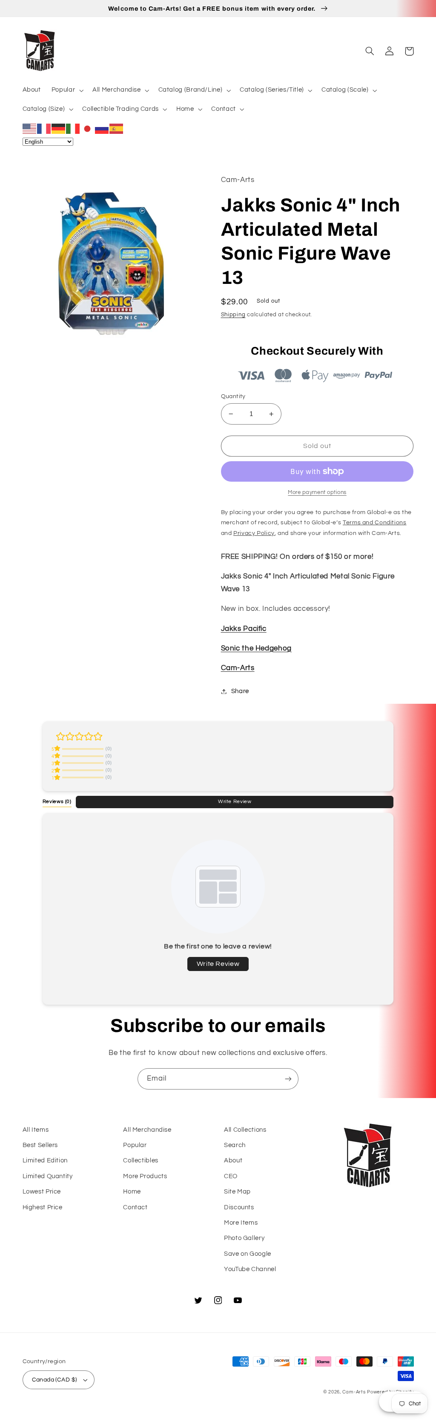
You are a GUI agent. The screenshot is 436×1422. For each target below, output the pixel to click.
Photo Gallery (244, 1238)
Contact (135, 1207)
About (233, 1160)
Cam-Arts (238, 668)
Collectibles (140, 1160)
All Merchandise (147, 1130)
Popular (134, 1145)
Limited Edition (45, 1160)
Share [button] (240, 691)
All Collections (245, 1130)
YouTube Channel (250, 1269)
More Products (145, 1176)
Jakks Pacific (244, 629)
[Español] (116, 128)
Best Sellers (40, 1145)
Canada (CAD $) (54, 1380)
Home (132, 1191)
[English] (30, 128)
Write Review (235, 801)
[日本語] (87, 128)
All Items (36, 1130)
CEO (231, 1176)
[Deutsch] (59, 128)
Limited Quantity (48, 1176)
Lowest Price (42, 1191)
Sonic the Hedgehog (256, 648)
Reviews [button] (57, 801)
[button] (66, 90)
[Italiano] (73, 128)
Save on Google (247, 1254)
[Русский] (102, 128)
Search (235, 1145)
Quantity (233, 396)
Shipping (233, 315)
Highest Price (43, 1207)
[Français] (44, 128)
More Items (241, 1223)
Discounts (239, 1207)
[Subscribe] (288, 1078)
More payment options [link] (317, 492)
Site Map (237, 1191)
